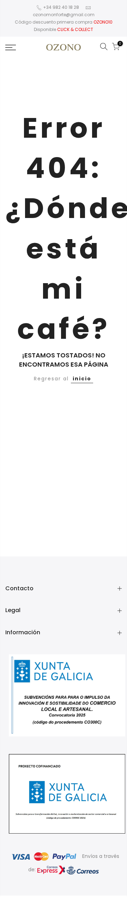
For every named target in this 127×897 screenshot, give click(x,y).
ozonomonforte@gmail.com (64, 15)
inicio (82, 378)
